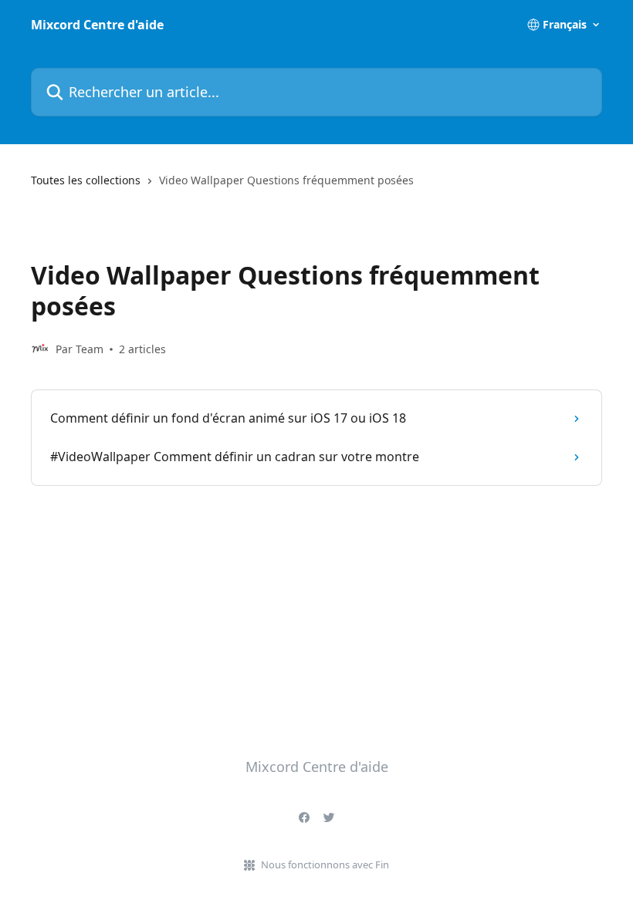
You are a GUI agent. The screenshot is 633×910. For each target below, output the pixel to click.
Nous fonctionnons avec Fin (325, 864)
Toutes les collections (85, 180)
